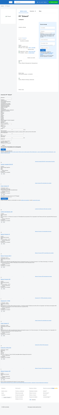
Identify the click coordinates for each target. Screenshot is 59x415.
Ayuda (2, 393)
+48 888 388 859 (31, 52)
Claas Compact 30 (5, 186)
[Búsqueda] (15, 2)
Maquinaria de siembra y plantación (29, 382)
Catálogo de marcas (19, 398)
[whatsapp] (21, 54)
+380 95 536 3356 (32, 51)
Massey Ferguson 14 (5, 234)
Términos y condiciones (19, 391)
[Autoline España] (4, 2)
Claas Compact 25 (5, 323)
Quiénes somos (4, 391)
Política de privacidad (19, 393)
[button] (24, 41)
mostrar (3, 145)
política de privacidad (25, 200)
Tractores (37, 382)
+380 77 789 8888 (32, 47)
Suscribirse (4, 198)
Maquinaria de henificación (6, 382)
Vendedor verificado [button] (22, 27)
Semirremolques (19, 382)
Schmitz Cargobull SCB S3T (7, 164)
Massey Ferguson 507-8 (6, 255)
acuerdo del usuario (36, 200)
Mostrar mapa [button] (21, 73)
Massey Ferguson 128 (5, 371)
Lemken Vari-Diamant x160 (6, 211)
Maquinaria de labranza (43, 382)
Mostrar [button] (27, 47)
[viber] (24, 54)
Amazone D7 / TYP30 (5, 300)
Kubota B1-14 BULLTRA (6, 347)
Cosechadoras (13, 382)
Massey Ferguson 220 (5, 279)
